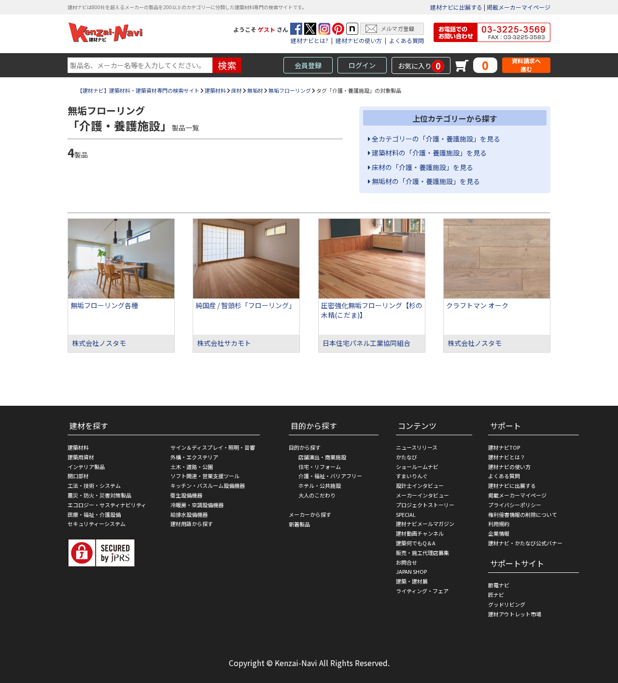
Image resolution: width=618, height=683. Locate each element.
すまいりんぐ (412, 476)
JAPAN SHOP (411, 571)
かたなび (406, 457)
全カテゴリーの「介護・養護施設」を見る (435, 138)
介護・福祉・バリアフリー (330, 476)
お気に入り (419, 65)
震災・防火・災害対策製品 (99, 495)
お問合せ (406, 562)
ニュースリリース (416, 447)
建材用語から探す (191, 523)
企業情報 (498, 533)
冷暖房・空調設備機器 (197, 505)
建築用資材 (81, 457)
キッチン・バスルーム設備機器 (207, 485)
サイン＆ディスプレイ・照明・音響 (212, 447)
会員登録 (308, 65)
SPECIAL (406, 514)
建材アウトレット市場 (514, 614)
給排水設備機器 (189, 514)
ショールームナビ (417, 466)
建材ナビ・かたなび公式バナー (525, 543)
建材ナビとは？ (506, 457)
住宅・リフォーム (319, 466)
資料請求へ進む (526, 65)
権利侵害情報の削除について (522, 514)
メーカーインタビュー (422, 495)
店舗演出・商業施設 (322, 457)
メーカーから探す (310, 514)
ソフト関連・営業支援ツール (204, 476)
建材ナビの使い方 (359, 40)
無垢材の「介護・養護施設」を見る (425, 181)
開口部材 (78, 476)
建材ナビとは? (309, 40)
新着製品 (299, 524)
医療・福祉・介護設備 (94, 514)
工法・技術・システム (94, 485)
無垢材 (255, 90)
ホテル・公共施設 (319, 485)
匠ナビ (496, 594)
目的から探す (305, 447)
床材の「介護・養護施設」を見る (421, 167)
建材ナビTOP (504, 447)
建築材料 (215, 90)
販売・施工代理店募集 (422, 552)
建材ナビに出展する (456, 7)
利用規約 (498, 523)
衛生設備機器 (186, 495)
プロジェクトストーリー (425, 505)
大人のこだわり (317, 495)
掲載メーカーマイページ (518, 7)
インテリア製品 (86, 466)
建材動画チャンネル (420, 533)
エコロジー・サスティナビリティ (107, 505)
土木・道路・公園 (191, 466)
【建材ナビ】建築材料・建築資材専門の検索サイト (138, 90)
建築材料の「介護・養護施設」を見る (428, 152)
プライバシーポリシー (514, 505)
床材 (236, 90)
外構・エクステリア (194, 457)
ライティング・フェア (422, 591)
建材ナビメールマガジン (425, 523)
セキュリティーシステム (97, 523)
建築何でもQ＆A (415, 543)
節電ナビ (498, 585)
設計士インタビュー (420, 485)
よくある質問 (406, 40)
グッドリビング (506, 604)
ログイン (362, 65)
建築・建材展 (412, 581)
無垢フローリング (289, 90)
